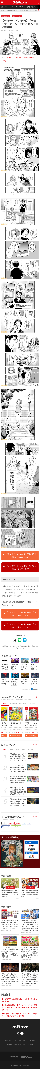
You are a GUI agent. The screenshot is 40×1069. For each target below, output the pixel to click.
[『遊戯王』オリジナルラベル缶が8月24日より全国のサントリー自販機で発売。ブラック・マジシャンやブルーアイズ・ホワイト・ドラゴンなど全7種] (33, 756)
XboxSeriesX (16, 827)
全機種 (4, 823)
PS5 (17, 7)
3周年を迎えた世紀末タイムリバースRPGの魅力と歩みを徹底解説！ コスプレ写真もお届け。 (10, 893)
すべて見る (36, 697)
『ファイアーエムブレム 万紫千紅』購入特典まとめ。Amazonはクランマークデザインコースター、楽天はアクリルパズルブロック (9, 924)
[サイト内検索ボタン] (37, 2)
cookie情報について (20, 1044)
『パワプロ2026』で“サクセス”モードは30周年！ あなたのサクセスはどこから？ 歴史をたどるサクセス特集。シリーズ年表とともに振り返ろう (9, 952)
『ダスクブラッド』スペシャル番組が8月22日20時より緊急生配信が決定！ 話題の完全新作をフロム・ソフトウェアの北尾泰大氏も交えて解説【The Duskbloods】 (18, 791)
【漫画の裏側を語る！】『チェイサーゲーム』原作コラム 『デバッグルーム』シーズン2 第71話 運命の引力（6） (19, 1007)
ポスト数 (30, 749)
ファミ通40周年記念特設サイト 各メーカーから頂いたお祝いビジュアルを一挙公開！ (29, 893)
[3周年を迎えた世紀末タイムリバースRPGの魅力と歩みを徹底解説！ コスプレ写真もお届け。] (10, 883)
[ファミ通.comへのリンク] (20, 2)
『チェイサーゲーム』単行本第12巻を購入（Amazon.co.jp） (21, 555)
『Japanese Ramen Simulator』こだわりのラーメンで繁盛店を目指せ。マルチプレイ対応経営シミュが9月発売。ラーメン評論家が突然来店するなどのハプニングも (18, 802)
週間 (17, 749)
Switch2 (7, 7)
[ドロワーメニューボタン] (2, 2)
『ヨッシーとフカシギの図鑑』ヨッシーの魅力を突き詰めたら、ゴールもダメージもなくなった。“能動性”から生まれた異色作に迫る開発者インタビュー (29, 952)
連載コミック (29, 10)
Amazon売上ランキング (12, 697)
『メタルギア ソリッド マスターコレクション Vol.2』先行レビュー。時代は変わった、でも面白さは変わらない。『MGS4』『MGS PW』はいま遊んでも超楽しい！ (30, 978)
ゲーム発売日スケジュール (13, 817)
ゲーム (5, 704)
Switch (13, 7)
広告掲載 (30, 1044)
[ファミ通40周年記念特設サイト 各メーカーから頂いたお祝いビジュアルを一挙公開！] (30, 883)
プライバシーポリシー (21, 1041)
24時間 (11, 749)
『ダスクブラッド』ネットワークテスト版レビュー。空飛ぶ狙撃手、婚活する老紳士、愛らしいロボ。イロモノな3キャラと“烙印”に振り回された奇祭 (10, 978)
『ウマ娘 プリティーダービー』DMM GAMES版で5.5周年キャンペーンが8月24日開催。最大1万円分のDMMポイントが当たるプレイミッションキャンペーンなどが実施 (18, 780)
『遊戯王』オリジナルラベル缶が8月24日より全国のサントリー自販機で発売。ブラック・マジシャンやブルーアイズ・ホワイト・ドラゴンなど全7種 (18, 757)
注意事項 (9, 1044)
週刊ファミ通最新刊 (10, 837)
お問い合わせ (8, 1041)
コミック (32, 704)
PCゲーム (22, 7)
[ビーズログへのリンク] (26, 1056)
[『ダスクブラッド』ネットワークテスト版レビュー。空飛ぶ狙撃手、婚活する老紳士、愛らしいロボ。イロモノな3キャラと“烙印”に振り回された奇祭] (10, 967)
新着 (2, 7)
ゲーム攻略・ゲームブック (18, 704)
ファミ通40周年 (30, 887)
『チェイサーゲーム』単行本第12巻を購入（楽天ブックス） (21, 567)
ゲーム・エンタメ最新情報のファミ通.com (12, 10)
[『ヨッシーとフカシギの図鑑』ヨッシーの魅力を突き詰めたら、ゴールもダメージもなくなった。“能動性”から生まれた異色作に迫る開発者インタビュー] (30, 941)
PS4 (29, 823)
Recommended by (26, 689)
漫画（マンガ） (17, 16)
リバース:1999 (10, 887)
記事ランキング (8, 745)
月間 (23, 749)
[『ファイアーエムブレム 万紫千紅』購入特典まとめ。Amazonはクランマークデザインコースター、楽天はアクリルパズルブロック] (10, 914)
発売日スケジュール (33, 7)
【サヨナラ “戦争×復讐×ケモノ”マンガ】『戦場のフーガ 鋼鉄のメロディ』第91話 (19, 1014)
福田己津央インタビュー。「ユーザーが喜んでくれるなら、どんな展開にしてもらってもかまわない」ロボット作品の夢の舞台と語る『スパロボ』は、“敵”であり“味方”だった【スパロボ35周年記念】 (30, 925)
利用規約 (33, 1041)
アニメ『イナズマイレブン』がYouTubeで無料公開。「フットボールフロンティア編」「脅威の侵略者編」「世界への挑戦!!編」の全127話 (18, 768)
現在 (4, 749)
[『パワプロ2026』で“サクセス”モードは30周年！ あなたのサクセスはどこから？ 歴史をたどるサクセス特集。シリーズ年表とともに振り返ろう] (10, 941)
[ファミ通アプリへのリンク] (14, 1056)
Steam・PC (6, 827)
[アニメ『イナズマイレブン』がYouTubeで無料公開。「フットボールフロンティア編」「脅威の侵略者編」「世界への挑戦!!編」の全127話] (33, 767)
